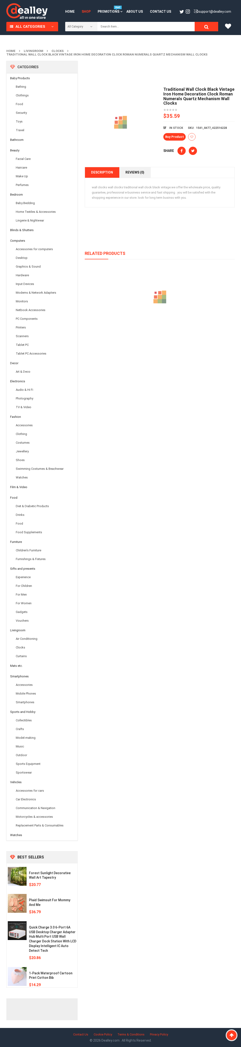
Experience (23, 577)
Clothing (21, 434)
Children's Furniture (28, 550)
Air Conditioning (26, 638)
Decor (14, 363)
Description (102, 172)
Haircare (21, 167)
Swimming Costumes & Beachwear (40, 468)
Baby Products (20, 78)
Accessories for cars (30, 790)
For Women (24, 603)
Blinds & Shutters (22, 230)
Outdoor (21, 755)
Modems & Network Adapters (36, 292)
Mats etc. (16, 666)
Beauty (14, 150)
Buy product (174, 136)
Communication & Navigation (35, 808)
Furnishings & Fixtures (31, 559)
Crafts (20, 729)
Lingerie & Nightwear (30, 220)
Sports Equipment (28, 764)
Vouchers (22, 620)
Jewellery (22, 451)
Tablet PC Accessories (31, 353)
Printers (21, 327)
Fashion (15, 417)
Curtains (21, 656)
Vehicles (16, 782)
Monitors (22, 301)
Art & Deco (23, 371)
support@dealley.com (214, 11)
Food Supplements (29, 532)
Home (11, 51)
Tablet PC (22, 345)
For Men (21, 594)
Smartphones (19, 676)
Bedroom (16, 194)
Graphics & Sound (28, 266)
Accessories (24, 425)
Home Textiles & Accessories (36, 211)
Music (20, 746)
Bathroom (17, 140)
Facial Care (23, 159)
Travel (20, 130)
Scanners (22, 336)
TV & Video (23, 407)
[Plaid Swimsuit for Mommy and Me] (17, 903)
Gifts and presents (22, 568)
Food (19, 104)
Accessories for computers (34, 249)
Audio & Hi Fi (24, 389)
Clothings (22, 95)
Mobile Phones (26, 693)
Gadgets (22, 612)
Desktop (22, 258)
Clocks (58, 51)
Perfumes (22, 185)
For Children (24, 586)
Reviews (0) (134, 172)
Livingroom (33, 51)
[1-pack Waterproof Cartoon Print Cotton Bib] (17, 976)
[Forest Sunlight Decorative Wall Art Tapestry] (17, 876)
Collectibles (24, 720)
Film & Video (18, 487)
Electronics (17, 381)
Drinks (20, 515)
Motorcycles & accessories (34, 816)
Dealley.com (110, 1040)
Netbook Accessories (30, 310)
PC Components (27, 318)
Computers (17, 240)
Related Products (105, 253)
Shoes (20, 460)
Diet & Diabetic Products (32, 506)
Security (21, 113)
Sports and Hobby (22, 712)
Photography (24, 398)
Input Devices (25, 284)
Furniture (16, 542)
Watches (22, 477)
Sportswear (24, 772)
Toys (19, 121)
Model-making (26, 737)
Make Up (22, 176)
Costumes (23, 442)
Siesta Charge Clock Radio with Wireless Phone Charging (159, 318)
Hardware (22, 275)
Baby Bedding (25, 203)
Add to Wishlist (192, 137)
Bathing (21, 86)
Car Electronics (26, 799)
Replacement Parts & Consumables (40, 825)
